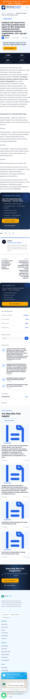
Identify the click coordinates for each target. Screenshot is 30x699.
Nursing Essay (4, 646)
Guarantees (4, 624)
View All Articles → (9, 420)
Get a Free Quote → (10, 225)
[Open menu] (27, 7)
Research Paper (5, 654)
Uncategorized (10, 13)
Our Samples (4, 633)
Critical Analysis (5, 660)
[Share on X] (5, 233)
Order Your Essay (9, 48)
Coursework (4, 657)
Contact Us (4, 638)
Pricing (3, 630)
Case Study (4, 648)
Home (3, 13)
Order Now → (18, 3)
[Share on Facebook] (9, 233)
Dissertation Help (5, 651)
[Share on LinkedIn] (13, 233)
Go (26, 338)
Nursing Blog (4, 635)
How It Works (4, 627)
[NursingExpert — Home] (11, 7)
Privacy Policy (4, 670)
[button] (3, 694)
